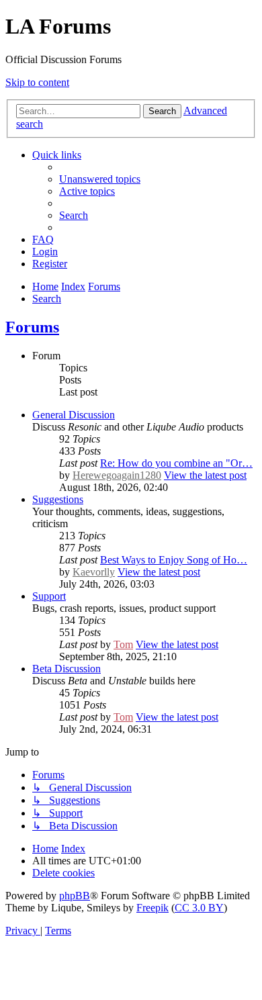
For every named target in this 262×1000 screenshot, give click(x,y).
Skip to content (37, 82)
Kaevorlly (94, 572)
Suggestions (57, 499)
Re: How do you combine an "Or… (176, 463)
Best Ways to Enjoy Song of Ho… (173, 559)
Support (49, 596)
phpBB (74, 895)
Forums (32, 327)
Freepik (152, 907)
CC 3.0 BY (199, 907)
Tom (123, 644)
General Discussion (73, 414)
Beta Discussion (66, 668)
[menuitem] (99, 179)
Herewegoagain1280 (117, 475)
